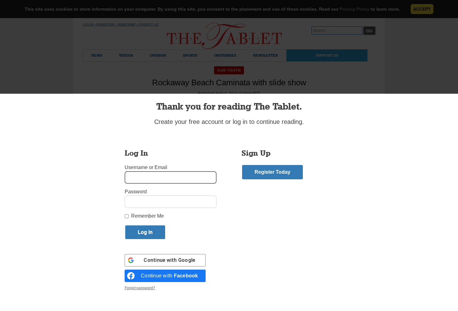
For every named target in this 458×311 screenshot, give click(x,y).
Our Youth (229, 70)
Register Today (272, 172)
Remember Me (147, 216)
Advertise (105, 24)
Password (136, 191)
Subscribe (126, 24)
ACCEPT (422, 9)
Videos (126, 55)
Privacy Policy (355, 9)
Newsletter (265, 55)
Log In (88, 24)
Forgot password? (140, 288)
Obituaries (225, 55)
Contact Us (148, 24)
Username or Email (146, 167)
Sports (190, 55)
